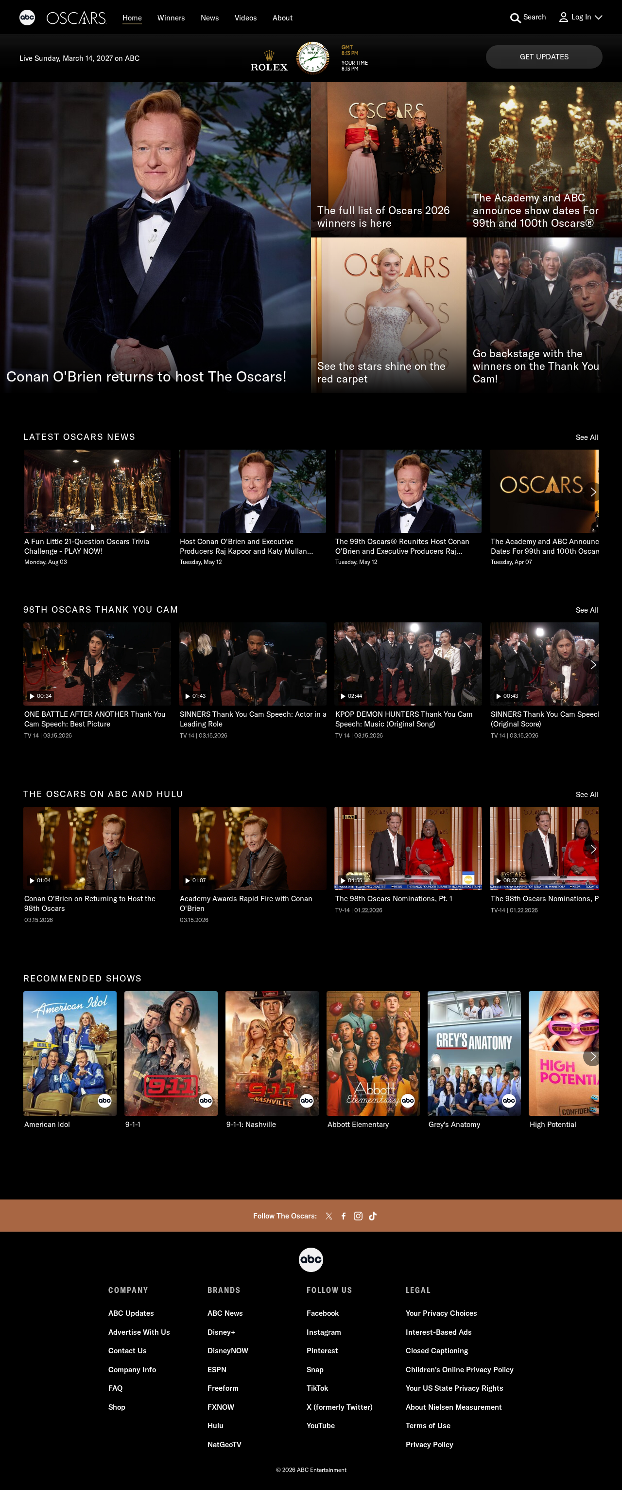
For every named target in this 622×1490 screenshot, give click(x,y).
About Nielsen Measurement (454, 1407)
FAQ (115, 1388)
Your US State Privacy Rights (454, 1388)
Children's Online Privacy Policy (460, 1369)
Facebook (323, 1313)
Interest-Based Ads (439, 1332)
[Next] (593, 492)
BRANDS (224, 1290)
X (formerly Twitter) (340, 1407)
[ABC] (27, 19)
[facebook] (343, 1216)
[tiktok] (372, 1216)
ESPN (216, 1369)
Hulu (215, 1425)
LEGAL (418, 1290)
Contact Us (127, 1350)
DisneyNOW (227, 1350)
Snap (315, 1369)
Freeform (223, 1388)
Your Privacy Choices (441, 1313)
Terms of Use (428, 1425)
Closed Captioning (437, 1350)
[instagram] (358, 1216)
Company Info (132, 1369)
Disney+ (221, 1332)
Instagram (324, 1332)
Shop (116, 1407)
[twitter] (329, 1216)
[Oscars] (77, 19)
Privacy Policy (429, 1444)
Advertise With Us (139, 1332)
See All (587, 437)
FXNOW (220, 1407)
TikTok (317, 1388)
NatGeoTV (224, 1444)
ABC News (225, 1313)
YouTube (321, 1425)
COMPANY (128, 1290)
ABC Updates (131, 1313)
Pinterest (322, 1350)
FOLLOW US (330, 1290)
